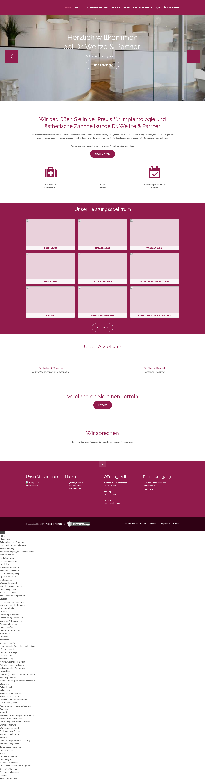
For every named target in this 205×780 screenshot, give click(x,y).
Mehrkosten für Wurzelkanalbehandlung (18, 646)
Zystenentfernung (8, 724)
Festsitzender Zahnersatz (11, 696)
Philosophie (5, 539)
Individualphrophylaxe (10, 567)
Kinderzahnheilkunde (9, 570)
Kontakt (102, 405)
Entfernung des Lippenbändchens (15, 721)
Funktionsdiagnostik (102, 315)
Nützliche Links (6, 750)
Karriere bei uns (75, 485)
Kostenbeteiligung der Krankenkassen (17, 551)
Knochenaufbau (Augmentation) (14, 595)
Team (127, 7)
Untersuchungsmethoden (11, 617)
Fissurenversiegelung (10, 573)
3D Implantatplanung (9, 592)
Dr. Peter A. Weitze (8, 756)
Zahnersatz (50, 315)
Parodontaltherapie (8, 624)
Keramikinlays (6, 671)
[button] (193, 56)
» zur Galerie (148, 489)
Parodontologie (154, 248)
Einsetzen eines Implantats (12, 602)
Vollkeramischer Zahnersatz (12, 668)
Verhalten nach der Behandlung (14, 605)
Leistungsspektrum (96, 7)
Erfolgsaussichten (8, 643)
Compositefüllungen (9, 652)
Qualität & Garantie (167, 7)
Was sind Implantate (9, 583)
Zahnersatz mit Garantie (11, 693)
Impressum (165, 523)
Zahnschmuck (6, 687)
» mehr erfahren (32, 485)
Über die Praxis (102, 153)
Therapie (4, 712)
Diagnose (4, 709)
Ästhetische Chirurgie (9, 734)
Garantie (4, 775)
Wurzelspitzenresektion (11, 728)
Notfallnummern (75, 488)
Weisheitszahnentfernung (11, 718)
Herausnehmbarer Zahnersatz (13, 699)
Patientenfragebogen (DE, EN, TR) (15, 740)
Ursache (3, 611)
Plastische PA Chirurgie (10, 630)
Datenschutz (154, 523)
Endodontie (50, 281)
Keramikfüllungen (8, 658)
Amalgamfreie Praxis (9, 778)
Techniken (4, 639)
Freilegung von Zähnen (10, 731)
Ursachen (4, 636)
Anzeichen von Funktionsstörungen (16, 706)
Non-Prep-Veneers (8, 677)
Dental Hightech (142, 7)
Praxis (78, 7)
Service (116, 7)
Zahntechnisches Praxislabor (13, 542)
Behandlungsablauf (8, 589)
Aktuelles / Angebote (9, 743)
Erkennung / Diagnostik (10, 614)
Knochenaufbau (7, 627)
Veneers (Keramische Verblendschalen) (17, 674)
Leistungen (102, 327)
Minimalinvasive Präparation (12, 661)
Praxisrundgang (7, 548)
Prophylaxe (50, 248)
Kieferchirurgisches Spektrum (154, 315)
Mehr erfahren (102, 64)
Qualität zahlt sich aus (10, 772)
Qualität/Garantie (76, 482)
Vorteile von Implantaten (11, 586)
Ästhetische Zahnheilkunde (154, 281)
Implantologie (102, 248)
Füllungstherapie (102, 281)
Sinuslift (3, 598)
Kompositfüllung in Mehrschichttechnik (17, 680)
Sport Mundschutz (8, 576)
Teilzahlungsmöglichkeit (10, 746)
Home (68, 7)
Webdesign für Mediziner (55, 524)
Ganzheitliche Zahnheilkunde (13, 545)
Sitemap (175, 523)
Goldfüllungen (6, 655)
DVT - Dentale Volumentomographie (16, 765)
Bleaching (4, 683)
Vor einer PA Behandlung (11, 620)
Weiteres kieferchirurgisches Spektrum (18, 715)
